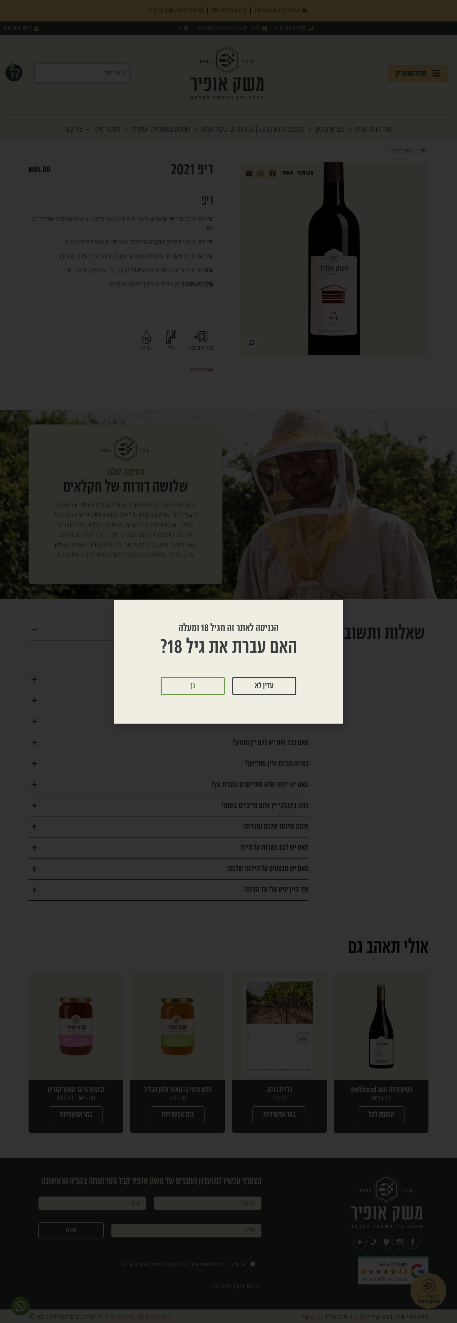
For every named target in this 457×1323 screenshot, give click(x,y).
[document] (228, 661)
